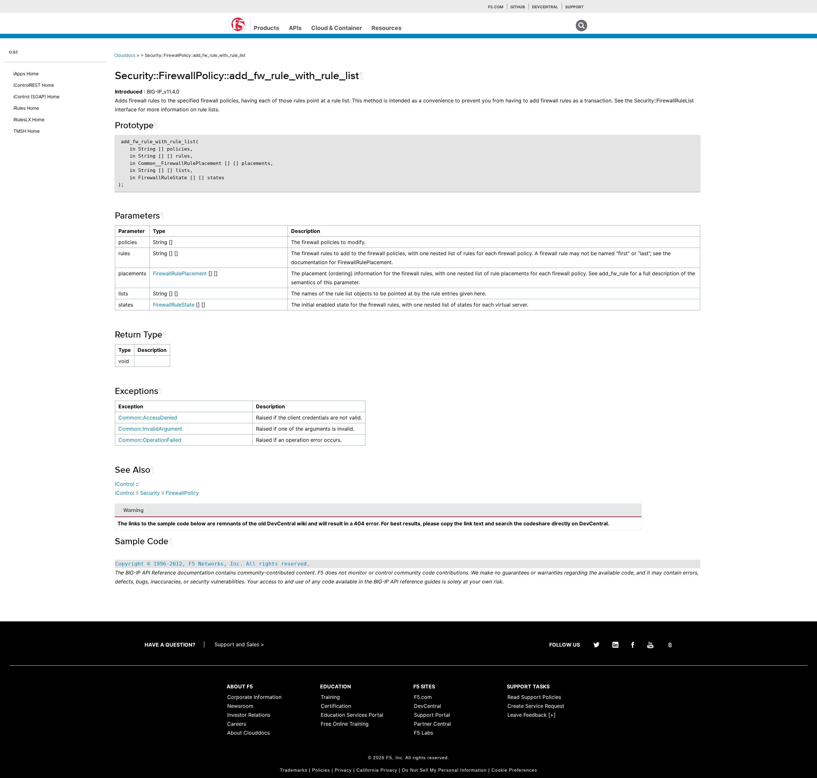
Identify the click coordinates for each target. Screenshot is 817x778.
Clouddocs (124, 55)
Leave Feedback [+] (531, 715)
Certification (336, 706)
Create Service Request (535, 706)
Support (574, 6)
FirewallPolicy (182, 493)
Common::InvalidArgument (150, 429)
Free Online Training (345, 724)
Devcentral (545, 6)
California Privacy (376, 770)
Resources (386, 28)
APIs (295, 28)
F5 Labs (423, 733)
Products (266, 28)
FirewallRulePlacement (180, 273)
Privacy (343, 770)
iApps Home (26, 73)
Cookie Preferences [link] (514, 770)
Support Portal (432, 715)
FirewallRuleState (173, 304)
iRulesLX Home (28, 119)
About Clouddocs (248, 733)
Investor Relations (248, 715)
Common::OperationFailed (149, 440)
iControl (124, 484)
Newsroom (240, 706)
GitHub (517, 6)
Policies (321, 770)
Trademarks (293, 770)
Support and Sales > (239, 644)
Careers (236, 724)
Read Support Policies (534, 697)
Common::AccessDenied (147, 417)
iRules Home (26, 108)
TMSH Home (26, 131)
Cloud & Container (336, 28)
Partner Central (432, 724)
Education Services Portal (352, 715)
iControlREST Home (33, 85)
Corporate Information (254, 697)
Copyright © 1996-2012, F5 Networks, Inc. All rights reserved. (212, 564)
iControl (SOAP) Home (36, 96)
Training (330, 697)
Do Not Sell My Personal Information (444, 770)
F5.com (495, 6)
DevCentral (427, 706)
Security (150, 493)
